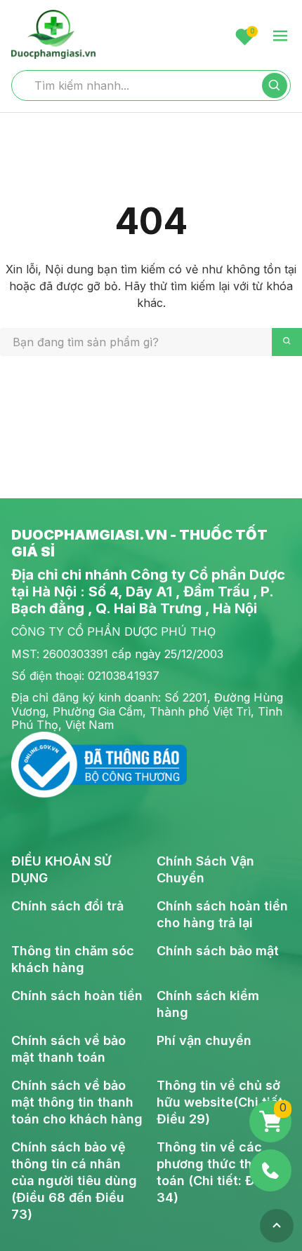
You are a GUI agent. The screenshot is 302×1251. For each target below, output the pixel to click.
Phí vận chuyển (204, 1040)
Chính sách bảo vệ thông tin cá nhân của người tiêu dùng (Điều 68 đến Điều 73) (74, 1181)
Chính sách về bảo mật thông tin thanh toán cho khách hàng (77, 1102)
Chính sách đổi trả (67, 905)
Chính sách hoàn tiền (77, 995)
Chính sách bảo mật (218, 950)
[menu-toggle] (280, 36)
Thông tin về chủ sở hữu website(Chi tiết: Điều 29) (222, 1102)
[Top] (277, 1226)
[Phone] (270, 1170)
